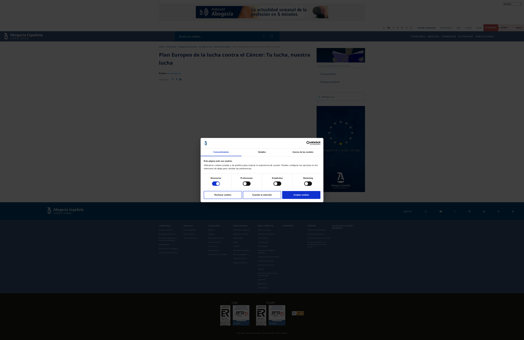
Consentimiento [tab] (221, 152)
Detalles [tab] (262, 152)
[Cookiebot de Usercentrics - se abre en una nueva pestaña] (308, 143)
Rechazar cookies (222, 195)
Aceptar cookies (301, 195)
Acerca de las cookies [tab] (302, 152)
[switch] (247, 183)
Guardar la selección (262, 195)
